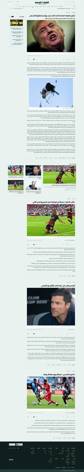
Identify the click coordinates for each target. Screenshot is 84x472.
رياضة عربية (73, 462)
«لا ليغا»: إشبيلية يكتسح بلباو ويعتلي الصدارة (16, 36)
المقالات (62, 450)
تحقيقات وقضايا (67, 462)
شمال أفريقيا (72, 453)
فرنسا (54, 438)
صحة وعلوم (44, 6)
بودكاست (23, 6)
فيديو (26, 6)
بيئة (45, 453)
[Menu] (74, 6)
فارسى (65, 1)
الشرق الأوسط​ (61, 6)
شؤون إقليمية (73, 456)
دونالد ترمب (51, 157)
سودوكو (51, 462)
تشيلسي (53, 364)
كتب (51, 450)
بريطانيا (48, 364)
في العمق (29, 6)
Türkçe (69, 1)
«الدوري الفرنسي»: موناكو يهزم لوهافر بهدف (15, 177)
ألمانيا (61, 276)
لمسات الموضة (32, 453)
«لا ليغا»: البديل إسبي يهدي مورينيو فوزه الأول (17, 40)
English (72, 1)
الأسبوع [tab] (10, 16)
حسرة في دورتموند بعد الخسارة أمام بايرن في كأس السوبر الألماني (15, 29)
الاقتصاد (52, 6)
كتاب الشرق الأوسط (61, 453)
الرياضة (32, 6)
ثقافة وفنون (48, 6)
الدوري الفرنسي (59, 438)
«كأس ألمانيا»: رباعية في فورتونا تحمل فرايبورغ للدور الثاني (64, 185)
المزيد (17, 6)
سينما (51, 453)
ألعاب (20, 6)
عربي (74, 1)
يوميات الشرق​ (36, 6)
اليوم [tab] (12, 16)
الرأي (55, 6)
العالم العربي (73, 450)
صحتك (45, 450)
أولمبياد (55, 157)
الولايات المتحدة (67, 450)
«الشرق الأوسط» (66, 240)
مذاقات (33, 450)
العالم (57, 6)
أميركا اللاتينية (67, 456)
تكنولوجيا (40, 6)
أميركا (37, 157)
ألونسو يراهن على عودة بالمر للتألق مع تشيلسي (63, 8)
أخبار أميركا (45, 157)
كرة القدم (64, 276)
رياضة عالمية (68, 12)
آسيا (68, 453)
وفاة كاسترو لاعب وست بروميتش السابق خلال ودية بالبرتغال (16, 32)
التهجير (40, 157)
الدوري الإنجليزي (59, 364)
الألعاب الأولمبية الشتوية (62, 157)
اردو (67, 1)
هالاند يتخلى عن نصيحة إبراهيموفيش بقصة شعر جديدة (16, 44)
